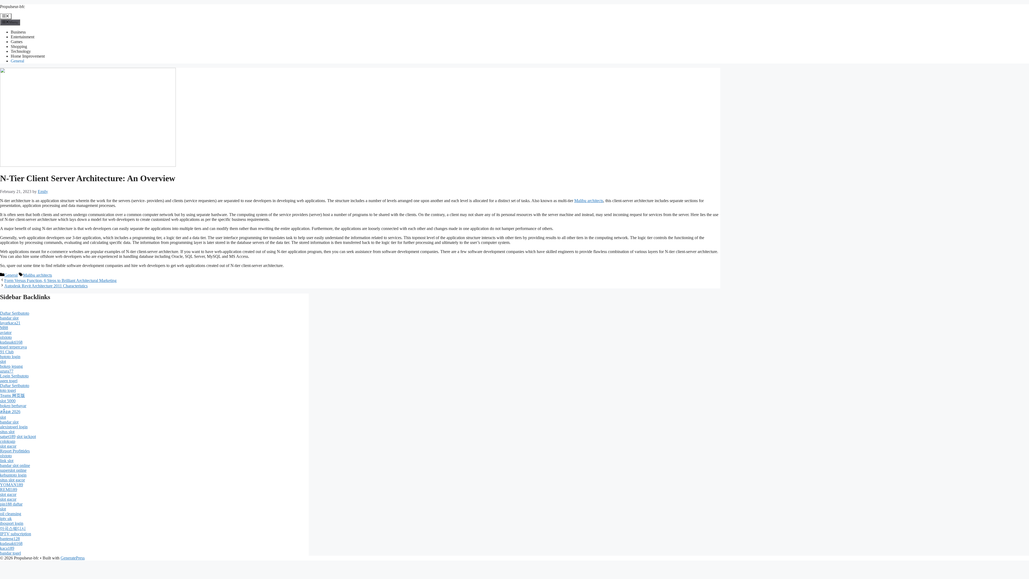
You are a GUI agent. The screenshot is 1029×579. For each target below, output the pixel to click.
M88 (4, 327)
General (17, 61)
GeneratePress (73, 558)
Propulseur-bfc (12, 6)
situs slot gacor (12, 480)
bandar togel (10, 553)
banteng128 (10, 538)
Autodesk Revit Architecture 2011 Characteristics (46, 286)
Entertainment (22, 37)
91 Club (7, 352)
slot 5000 (8, 401)
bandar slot (9, 318)
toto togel (8, 390)
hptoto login (10, 356)
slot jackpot (26, 436)
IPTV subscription (15, 534)
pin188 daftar (11, 504)
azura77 (6, 371)
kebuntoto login (13, 475)
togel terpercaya (13, 347)
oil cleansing (10, 513)
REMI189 (8, 489)
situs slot (7, 431)
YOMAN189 (11, 484)
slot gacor (8, 446)
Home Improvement (28, 56)
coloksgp (7, 441)
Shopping (19, 46)
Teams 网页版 (12, 395)
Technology (21, 51)
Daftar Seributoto (14, 313)
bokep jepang (11, 366)
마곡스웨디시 (13, 528)
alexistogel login (14, 427)
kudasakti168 (11, 342)
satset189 (8, 436)
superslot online (13, 470)
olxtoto (6, 337)
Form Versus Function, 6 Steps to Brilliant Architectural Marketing (60, 280)
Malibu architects (588, 200)
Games (17, 41)
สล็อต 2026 (10, 411)
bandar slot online (15, 465)
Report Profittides (15, 451)
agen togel (8, 380)
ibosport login (11, 523)
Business (18, 32)
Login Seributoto (14, 376)
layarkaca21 (10, 323)
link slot (6, 460)
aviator (6, 332)
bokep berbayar (13, 405)
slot (3, 361)
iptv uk (6, 518)
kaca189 (7, 548)
